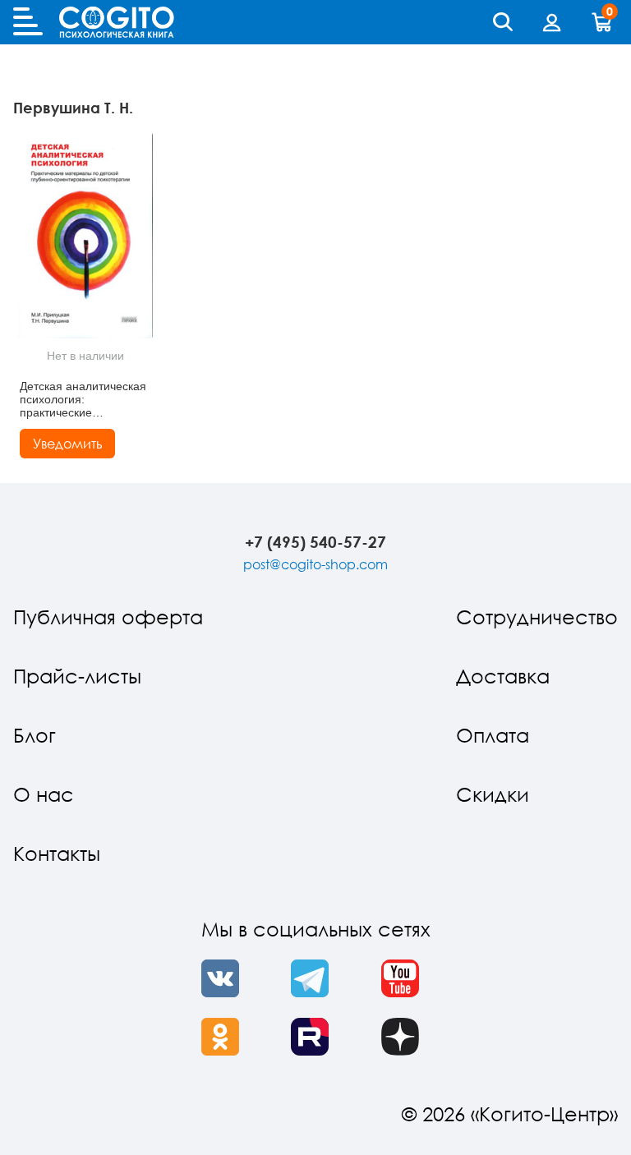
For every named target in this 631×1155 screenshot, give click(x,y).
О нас (43, 794)
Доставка (503, 676)
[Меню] (28, 22)
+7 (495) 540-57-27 (315, 541)
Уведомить (68, 443)
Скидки (492, 794)
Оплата (492, 735)
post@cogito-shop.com (315, 564)
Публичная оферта (108, 616)
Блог (34, 735)
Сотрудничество (537, 616)
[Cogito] (116, 22)
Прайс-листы (77, 676)
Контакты (56, 853)
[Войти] (552, 22)
